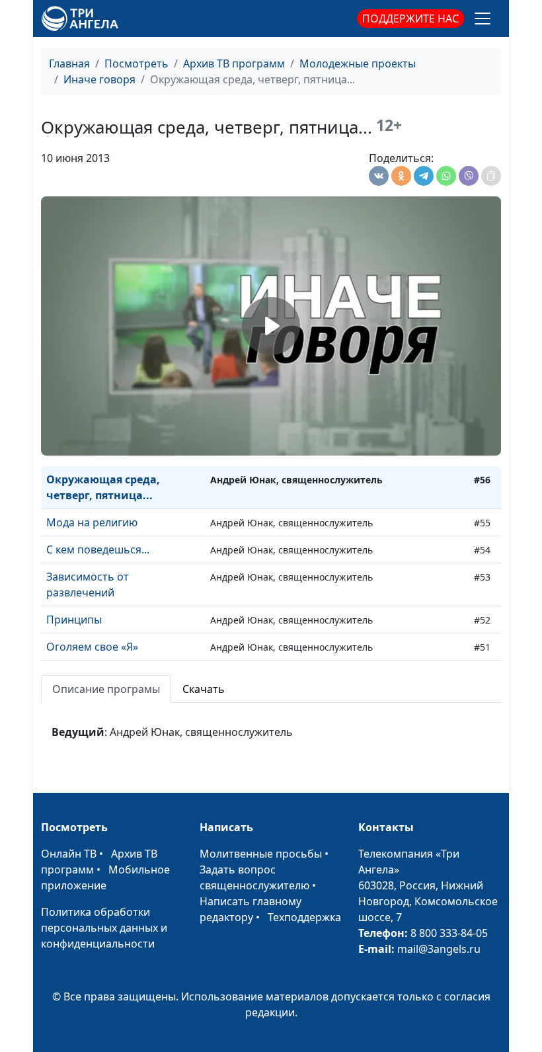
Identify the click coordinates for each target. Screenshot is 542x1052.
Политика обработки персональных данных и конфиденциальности (104, 928)
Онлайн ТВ (69, 853)
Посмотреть (136, 63)
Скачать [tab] (203, 689)
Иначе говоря (99, 79)
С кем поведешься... (97, 549)
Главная (69, 63)
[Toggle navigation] (482, 18)
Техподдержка (304, 917)
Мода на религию (91, 522)
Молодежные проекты (357, 63)
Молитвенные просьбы (261, 853)
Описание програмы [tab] (106, 689)
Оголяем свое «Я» (92, 646)
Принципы (74, 619)
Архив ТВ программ (234, 63)
